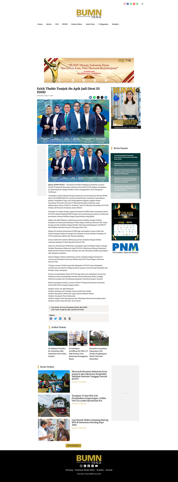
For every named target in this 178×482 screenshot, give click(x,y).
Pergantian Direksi (72, 307)
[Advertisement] (78, 40)
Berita (48, 24)
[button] (142, 4)
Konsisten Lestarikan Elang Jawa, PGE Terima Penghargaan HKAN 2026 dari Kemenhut (98, 353)
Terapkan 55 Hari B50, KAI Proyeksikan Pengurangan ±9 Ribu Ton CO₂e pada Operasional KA (89, 398)
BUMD (65, 24)
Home (40, 24)
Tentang (69, 470)
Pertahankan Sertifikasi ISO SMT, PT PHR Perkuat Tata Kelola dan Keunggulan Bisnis (78, 353)
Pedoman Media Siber (85, 470)
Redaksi (115, 24)
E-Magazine (103, 24)
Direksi (57, 307)
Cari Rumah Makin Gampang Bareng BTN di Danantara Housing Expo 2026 (90, 422)
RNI (81, 307)
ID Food (63, 307)
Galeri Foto (90, 24)
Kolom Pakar (76, 24)
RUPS (85, 307)
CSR (56, 24)
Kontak (109, 470)
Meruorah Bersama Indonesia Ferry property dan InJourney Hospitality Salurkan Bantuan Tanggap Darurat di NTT (89, 375)
